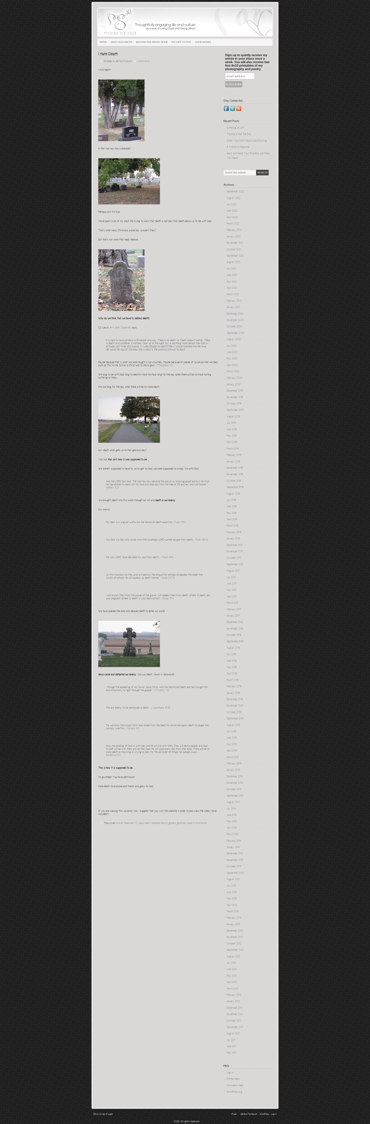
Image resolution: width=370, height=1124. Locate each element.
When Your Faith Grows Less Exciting (247, 141)
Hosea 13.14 (168, 599)
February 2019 (234, 455)
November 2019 (235, 397)
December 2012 (235, 931)
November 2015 (235, 706)
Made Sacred (140, 22)
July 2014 (231, 809)
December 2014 (235, 777)
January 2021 (233, 307)
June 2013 (231, 892)
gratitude (181, 823)
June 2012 (232, 969)
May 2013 (231, 899)
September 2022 (235, 192)
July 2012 (231, 963)
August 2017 (233, 571)
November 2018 (235, 474)
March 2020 (233, 372)
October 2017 (234, 558)
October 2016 (234, 635)
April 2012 (232, 982)
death (148, 823)
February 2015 (234, 764)
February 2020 (234, 378)
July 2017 (231, 577)
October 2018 (234, 481)
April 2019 (232, 442)
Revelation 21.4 (113, 755)
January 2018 (233, 539)
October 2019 (234, 404)
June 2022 (232, 211)
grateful (172, 823)
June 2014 (232, 815)
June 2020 (232, 352)
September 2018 (235, 487)
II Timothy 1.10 (161, 690)
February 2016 (234, 686)
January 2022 (233, 237)
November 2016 (235, 629)
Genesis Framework (248, 1114)
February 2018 (234, 532)
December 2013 (235, 854)
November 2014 (235, 783)
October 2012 (234, 944)
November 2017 (235, 552)
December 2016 (235, 622)
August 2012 (233, 957)
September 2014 (235, 796)
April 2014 (232, 828)
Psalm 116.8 (167, 557)
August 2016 (233, 648)
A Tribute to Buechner (238, 147)
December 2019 (235, 391)
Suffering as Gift (235, 128)
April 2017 (232, 597)
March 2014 (233, 834)
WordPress (264, 1114)
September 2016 (235, 641)
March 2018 (232, 526)
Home (103, 42)
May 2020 (232, 359)
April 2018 (232, 519)
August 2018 (233, 494)
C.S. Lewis (139, 823)
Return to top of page (103, 1114)
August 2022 (233, 198)
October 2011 (234, 1021)
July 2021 (231, 269)
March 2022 (233, 224)
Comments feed (235, 1086)
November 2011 (234, 1014)
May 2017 (231, 590)
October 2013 (234, 866)
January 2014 (233, 847)
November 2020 (235, 320)
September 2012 (235, 950)
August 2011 (233, 1034)
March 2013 (232, 912)
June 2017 (231, 584)
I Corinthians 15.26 (160, 708)
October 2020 (234, 327)
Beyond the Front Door (152, 42)
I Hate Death (108, 54)
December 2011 (234, 1008)
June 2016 (232, 661)
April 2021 (232, 288)
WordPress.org (234, 1092)
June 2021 (232, 275)
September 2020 (235, 333)
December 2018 (235, 468)
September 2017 (235, 564)
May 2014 (232, 821)
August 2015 (233, 725)
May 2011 (231, 1053)
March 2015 (233, 757)
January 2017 (233, 616)
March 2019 (233, 449)
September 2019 (235, 410)
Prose (234, 1114)
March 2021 (233, 294)
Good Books (203, 42)
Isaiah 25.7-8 (168, 578)
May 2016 (232, 667)
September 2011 (235, 1027)
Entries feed (233, 1079)
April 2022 (232, 217)
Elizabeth (127, 61)
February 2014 (234, 841)
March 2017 (232, 603)
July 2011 (231, 1040)
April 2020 (232, 365)
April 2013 (232, 905)
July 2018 (231, 500)
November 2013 (235, 860)
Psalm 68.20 (201, 540)
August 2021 (233, 262)
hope (189, 823)
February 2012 (234, 995)
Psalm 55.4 (180, 522)
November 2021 (235, 243)
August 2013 (233, 879)
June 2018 (231, 507)
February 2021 (234, 301)
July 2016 (231, 654)
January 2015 (233, 770)
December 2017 (235, 545)
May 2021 (232, 282)
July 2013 (231, 886)
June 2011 (231, 1046)
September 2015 (235, 719)
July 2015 (231, 732)
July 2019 (231, 423)
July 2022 (232, 204)
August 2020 (234, 339)
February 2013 (234, 918)
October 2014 (234, 789)
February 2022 (234, 230)
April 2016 (232, 674)
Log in (230, 1073)
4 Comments (143, 61)
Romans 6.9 (133, 728)
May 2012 (232, 976)
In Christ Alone (200, 823)
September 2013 (235, 873)
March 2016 (233, 680)
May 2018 (231, 513)
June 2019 (232, 430)
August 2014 (233, 802)
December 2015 (235, 699)
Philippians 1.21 (165, 365)
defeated (155, 823)
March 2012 (233, 989)
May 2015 (232, 744)
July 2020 (232, 346)
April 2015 (232, 751)
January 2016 (233, 693)
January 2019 (233, 462)
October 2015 (234, 712)
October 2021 (234, 250)
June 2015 (232, 738)
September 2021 (235, 256)
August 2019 (233, 417)
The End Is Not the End (239, 134)
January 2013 (233, 924)
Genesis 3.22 (112, 488)
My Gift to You (181, 42)
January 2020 (234, 384)
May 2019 (232, 436)
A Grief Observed (121, 328)
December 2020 (235, 314)
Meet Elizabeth (121, 42)
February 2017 (234, 609)
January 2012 (233, 1001)
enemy (164, 823)
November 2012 (235, 937)
